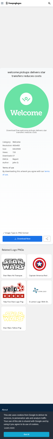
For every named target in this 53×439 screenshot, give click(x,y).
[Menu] (2, 3)
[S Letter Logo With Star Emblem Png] (39, 290)
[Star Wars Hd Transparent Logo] (13, 264)
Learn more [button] (9, 428)
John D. (16, 162)
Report (15, 159)
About (5, 409)
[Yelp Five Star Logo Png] (13, 290)
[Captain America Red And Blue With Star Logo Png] (39, 264)
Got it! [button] (26, 434)
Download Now (23, 239)
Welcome (16, 142)
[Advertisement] (26, 38)
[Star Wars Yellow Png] (13, 316)
